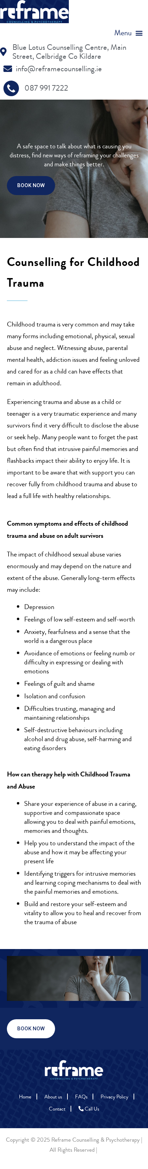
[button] (128, 33)
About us (53, 1097)
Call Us (91, 1109)
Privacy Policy (114, 1097)
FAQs (81, 1097)
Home (25, 1097)
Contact (57, 1109)
